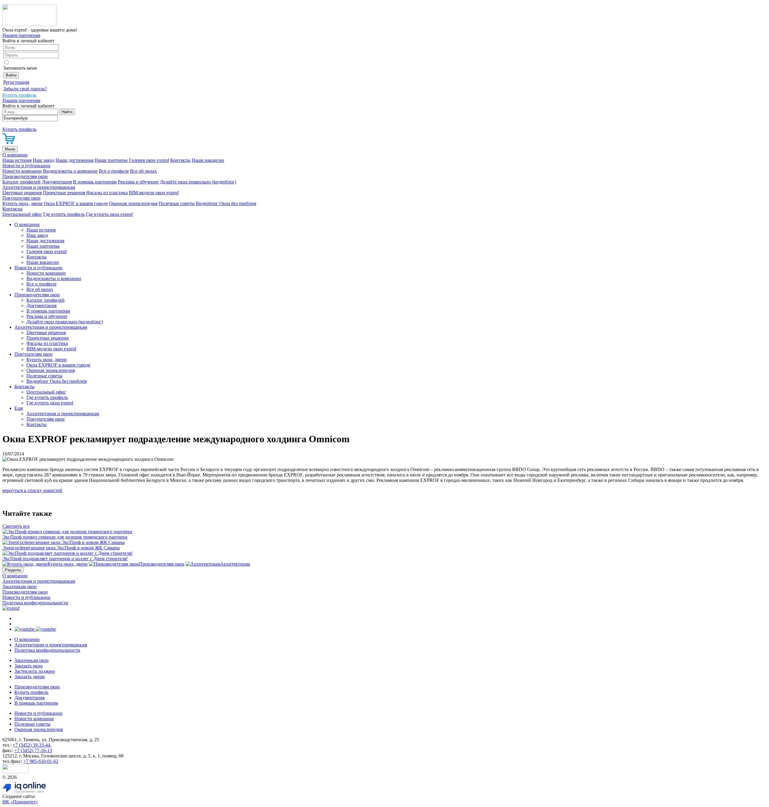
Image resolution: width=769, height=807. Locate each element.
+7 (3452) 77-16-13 (33, 750)
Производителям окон (25, 176)
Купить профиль (31, 692)
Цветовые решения (22, 192)
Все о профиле (114, 171)
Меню (10, 149)
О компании (15, 154)
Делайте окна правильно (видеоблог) (198, 181)
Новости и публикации (26, 165)
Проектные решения (64, 192)
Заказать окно (28, 665)
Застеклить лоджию (34, 671)
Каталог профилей (21, 181)
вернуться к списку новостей (32, 490)
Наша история (17, 160)
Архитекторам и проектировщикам (38, 187)
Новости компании (22, 171)
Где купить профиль (64, 214)
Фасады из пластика (107, 192)
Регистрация (16, 82)
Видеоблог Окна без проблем (226, 203)
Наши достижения (74, 160)
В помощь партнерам (95, 181)
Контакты (180, 160)
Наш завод (43, 160)
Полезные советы (177, 203)
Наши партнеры (111, 160)
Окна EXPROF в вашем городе (76, 203)
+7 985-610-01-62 (40, 761)
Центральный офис (22, 214)
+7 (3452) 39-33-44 (31, 745)
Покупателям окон (21, 198)
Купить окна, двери (22, 203)
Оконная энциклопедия (133, 203)
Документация (57, 181)
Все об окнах (143, 171)
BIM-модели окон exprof (154, 192)
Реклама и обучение (138, 181)
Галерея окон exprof (149, 160)
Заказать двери (29, 676)
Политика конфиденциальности (35, 602)
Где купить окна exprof (109, 214)
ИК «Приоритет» (20, 801)
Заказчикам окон (19, 586)
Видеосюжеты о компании (70, 171)
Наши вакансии (208, 160)
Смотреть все (16, 526)
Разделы (13, 570)
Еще (18, 408)
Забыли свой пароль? (25, 88)
